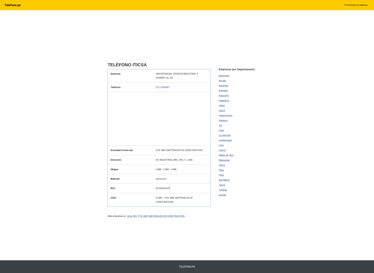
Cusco (222, 110)
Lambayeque (225, 140)
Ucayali (222, 195)
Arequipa (223, 90)
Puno (221, 175)
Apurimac (223, 85)
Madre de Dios (226, 155)
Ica (220, 125)
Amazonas (224, 75)
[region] (159, 37)
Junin (221, 130)
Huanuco (223, 120)
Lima (129, 216)
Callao (222, 105)
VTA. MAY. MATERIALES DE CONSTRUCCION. (161, 216)
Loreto (222, 150)
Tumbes (223, 190)
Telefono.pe (12, 5)
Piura (221, 170)
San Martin (224, 180)
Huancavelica (225, 115)
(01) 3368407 (163, 87)
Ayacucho (224, 95)
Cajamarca (224, 100)
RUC (135, 216)
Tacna (222, 185)
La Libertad (224, 135)
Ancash (222, 80)
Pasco (222, 165)
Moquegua (224, 160)
